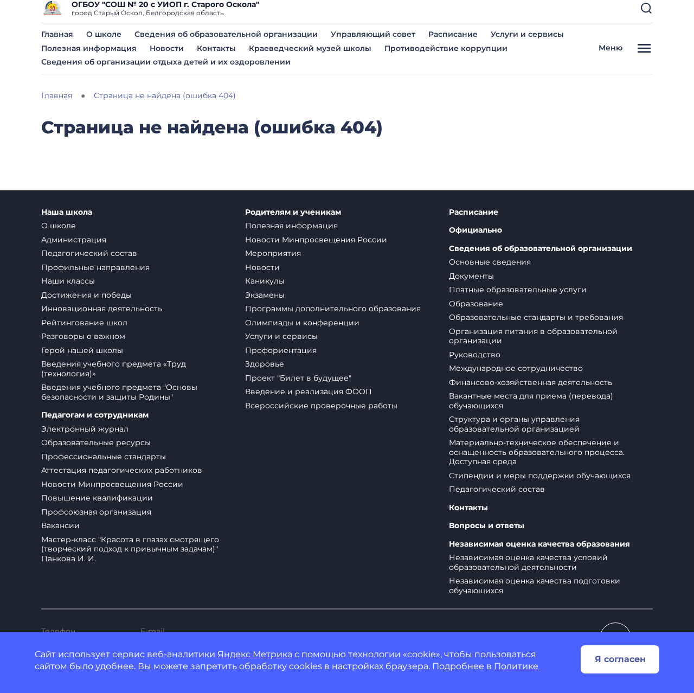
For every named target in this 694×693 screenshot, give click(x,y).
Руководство (474, 355)
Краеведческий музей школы (310, 48)
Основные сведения (490, 262)
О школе (103, 34)
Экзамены (265, 295)
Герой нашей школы (82, 350)
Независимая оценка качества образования (539, 544)
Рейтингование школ (84, 323)
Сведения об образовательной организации (226, 34)
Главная (57, 34)
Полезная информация (89, 48)
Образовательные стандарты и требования (536, 317)
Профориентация (281, 350)
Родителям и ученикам (293, 212)
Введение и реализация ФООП (308, 391)
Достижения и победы (86, 295)
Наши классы (68, 281)
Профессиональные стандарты (103, 456)
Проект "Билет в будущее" (298, 378)
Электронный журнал (84, 429)
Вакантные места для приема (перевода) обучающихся (531, 400)
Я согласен (620, 659)
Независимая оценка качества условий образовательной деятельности (528, 562)
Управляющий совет (373, 34)
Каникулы (265, 281)
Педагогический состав (89, 253)
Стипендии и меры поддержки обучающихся (540, 475)
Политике (516, 666)
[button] (646, 8)
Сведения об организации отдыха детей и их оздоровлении (166, 62)
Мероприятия (273, 253)
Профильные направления (95, 267)
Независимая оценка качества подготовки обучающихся (534, 585)
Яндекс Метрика (254, 654)
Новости (167, 48)
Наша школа (66, 212)
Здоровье (264, 364)
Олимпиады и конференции (302, 323)
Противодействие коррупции (445, 48)
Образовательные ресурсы (96, 442)
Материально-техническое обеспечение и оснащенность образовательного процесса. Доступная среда (537, 452)
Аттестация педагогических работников (121, 470)
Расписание (453, 34)
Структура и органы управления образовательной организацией (514, 424)
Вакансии (60, 525)
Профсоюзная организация (96, 512)
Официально (475, 230)
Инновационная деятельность (101, 308)
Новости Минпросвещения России (112, 484)
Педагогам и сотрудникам (95, 415)
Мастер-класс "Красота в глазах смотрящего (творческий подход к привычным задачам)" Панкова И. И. (130, 549)
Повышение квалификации (97, 498)
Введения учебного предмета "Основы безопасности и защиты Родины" (119, 392)
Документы (471, 276)
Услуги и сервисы (527, 34)
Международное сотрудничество (516, 368)
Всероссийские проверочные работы (321, 405)
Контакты (216, 48)
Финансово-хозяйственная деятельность (530, 382)
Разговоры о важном (83, 336)
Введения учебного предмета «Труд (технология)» (113, 368)
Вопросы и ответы (486, 525)
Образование (476, 304)
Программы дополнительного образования (333, 308)
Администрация (73, 240)
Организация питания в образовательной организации (533, 336)
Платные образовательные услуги (518, 289)
